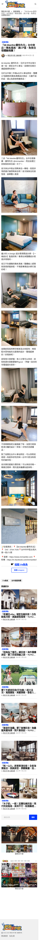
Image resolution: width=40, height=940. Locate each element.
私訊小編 (12, 936)
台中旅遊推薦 (16, 580)
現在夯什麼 (5, 11)
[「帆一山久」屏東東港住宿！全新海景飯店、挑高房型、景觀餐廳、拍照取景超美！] (19, 751)
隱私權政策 (4, 936)
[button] (2, 4)
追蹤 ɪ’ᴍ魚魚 (21, 564)
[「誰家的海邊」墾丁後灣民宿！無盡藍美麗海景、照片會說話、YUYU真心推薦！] (19, 713)
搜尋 (33, 817)
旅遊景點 (16, 11)
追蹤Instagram (19, 570)
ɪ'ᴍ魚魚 (5, 580)
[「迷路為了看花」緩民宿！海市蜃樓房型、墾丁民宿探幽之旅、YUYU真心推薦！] (19, 637)
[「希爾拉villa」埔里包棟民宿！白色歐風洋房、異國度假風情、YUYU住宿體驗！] (19, 599)
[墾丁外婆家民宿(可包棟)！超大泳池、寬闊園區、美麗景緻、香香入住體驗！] (19, 675)
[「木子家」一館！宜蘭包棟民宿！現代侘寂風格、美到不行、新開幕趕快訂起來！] (19, 789)
